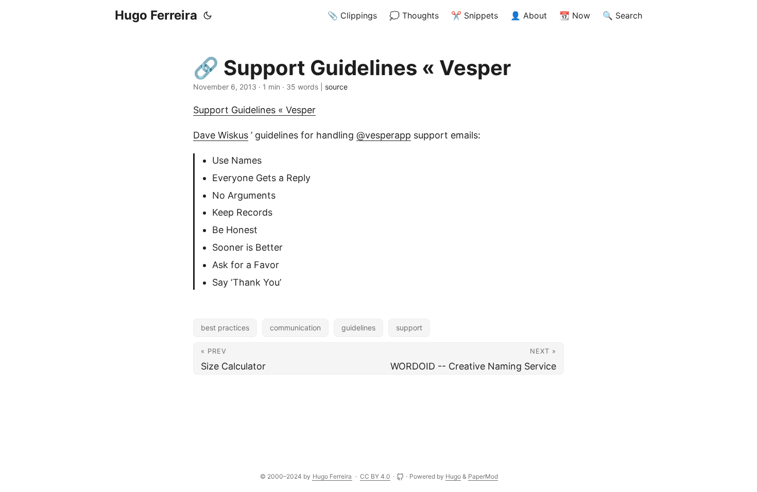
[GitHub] (401, 476)
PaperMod (483, 476)
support (409, 327)
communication (295, 327)
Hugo (453, 476)
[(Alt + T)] (207, 15)
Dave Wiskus (220, 135)
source (336, 86)
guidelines (358, 327)
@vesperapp (383, 135)
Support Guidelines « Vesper (254, 109)
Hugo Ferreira (156, 15)
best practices (225, 327)
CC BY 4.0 (375, 476)
